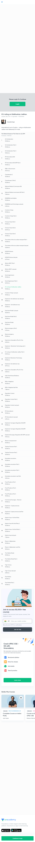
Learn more (17, 680)
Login (17, 104)
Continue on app (17, 838)
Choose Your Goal (9, 2)
